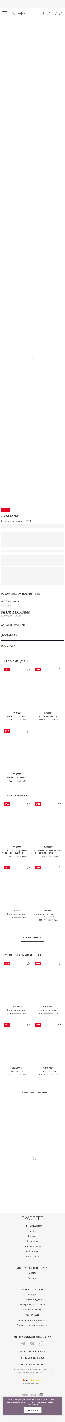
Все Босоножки (32, 937)
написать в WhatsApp (32, 580)
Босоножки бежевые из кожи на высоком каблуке (47, 851)
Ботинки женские (48, 1010)
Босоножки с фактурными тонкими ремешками (14, 851)
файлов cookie (32, 1404)
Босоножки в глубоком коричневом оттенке (45, 915)
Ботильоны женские (16, 1010)
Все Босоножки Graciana (32, 1092)
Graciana (9, 516)
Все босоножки (10, 601)
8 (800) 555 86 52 (32, 1357)
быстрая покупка (48, 571)
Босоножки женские (16, 716)
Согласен (32, 1410)
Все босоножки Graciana (15, 611)
